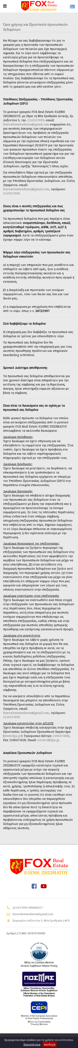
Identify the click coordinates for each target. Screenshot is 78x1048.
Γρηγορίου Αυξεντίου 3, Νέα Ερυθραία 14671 (41, 920)
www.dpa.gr (12, 736)
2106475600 (61, 736)
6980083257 (35, 907)
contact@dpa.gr (48, 740)
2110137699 (35, 120)
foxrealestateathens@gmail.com (26, 124)
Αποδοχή (49, 1044)
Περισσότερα (32, 1044)
